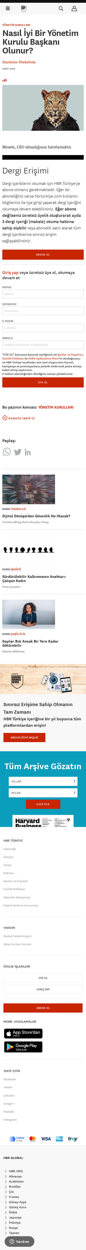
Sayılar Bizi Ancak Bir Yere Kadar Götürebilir (30, 643)
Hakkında (9, 849)
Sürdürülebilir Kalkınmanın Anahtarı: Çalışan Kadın (34, 578)
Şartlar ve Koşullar (15, 881)
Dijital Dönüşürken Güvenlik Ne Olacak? (36, 516)
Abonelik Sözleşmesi (16, 897)
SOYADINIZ (9, 304)
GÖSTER (43, 804)
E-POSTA (7, 321)
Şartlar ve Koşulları (70, 354)
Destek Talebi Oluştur (17, 936)
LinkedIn (8, 1095)
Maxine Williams (13, 651)
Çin (11, 1192)
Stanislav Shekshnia (19, 62)
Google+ (8, 1103)
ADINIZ (6, 287)
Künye (7, 865)
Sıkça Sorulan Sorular (17, 944)
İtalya (12, 1212)
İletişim (8, 857)
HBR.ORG (15, 1171)
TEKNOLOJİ (18, 509)
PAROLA (7, 338)
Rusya (13, 1228)
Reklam (8, 873)
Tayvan (13, 1233)
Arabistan (16, 1181)
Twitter (8, 1087)
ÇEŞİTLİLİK (18, 634)
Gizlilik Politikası (13, 358)
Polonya (14, 1222)
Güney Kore (17, 1207)
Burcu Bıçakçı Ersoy (35, 522)
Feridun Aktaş (11, 522)
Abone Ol (43, 254)
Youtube (8, 1112)
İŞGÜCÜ (16, 569)
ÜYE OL (43, 382)
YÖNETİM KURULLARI (16, 25)
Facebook (9, 1079)
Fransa (13, 1197)
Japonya (15, 1217)
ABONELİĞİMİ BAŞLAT (24, 737)
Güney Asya (17, 1202)
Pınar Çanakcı (11, 587)
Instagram (10, 1120)
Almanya (15, 1176)
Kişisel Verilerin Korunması (20, 905)
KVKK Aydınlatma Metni (43, 358)
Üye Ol (43, 978)
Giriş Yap (43, 989)
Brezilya (14, 1186)
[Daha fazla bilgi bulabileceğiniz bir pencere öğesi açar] (19, 1242)
